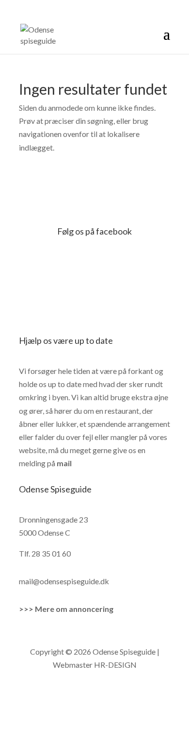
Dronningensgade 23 (53, 519)
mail (64, 463)
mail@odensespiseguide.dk (64, 581)
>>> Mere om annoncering (66, 608)
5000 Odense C (44, 532)
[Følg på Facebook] (85, 693)
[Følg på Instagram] (104, 693)
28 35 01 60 (51, 553)
